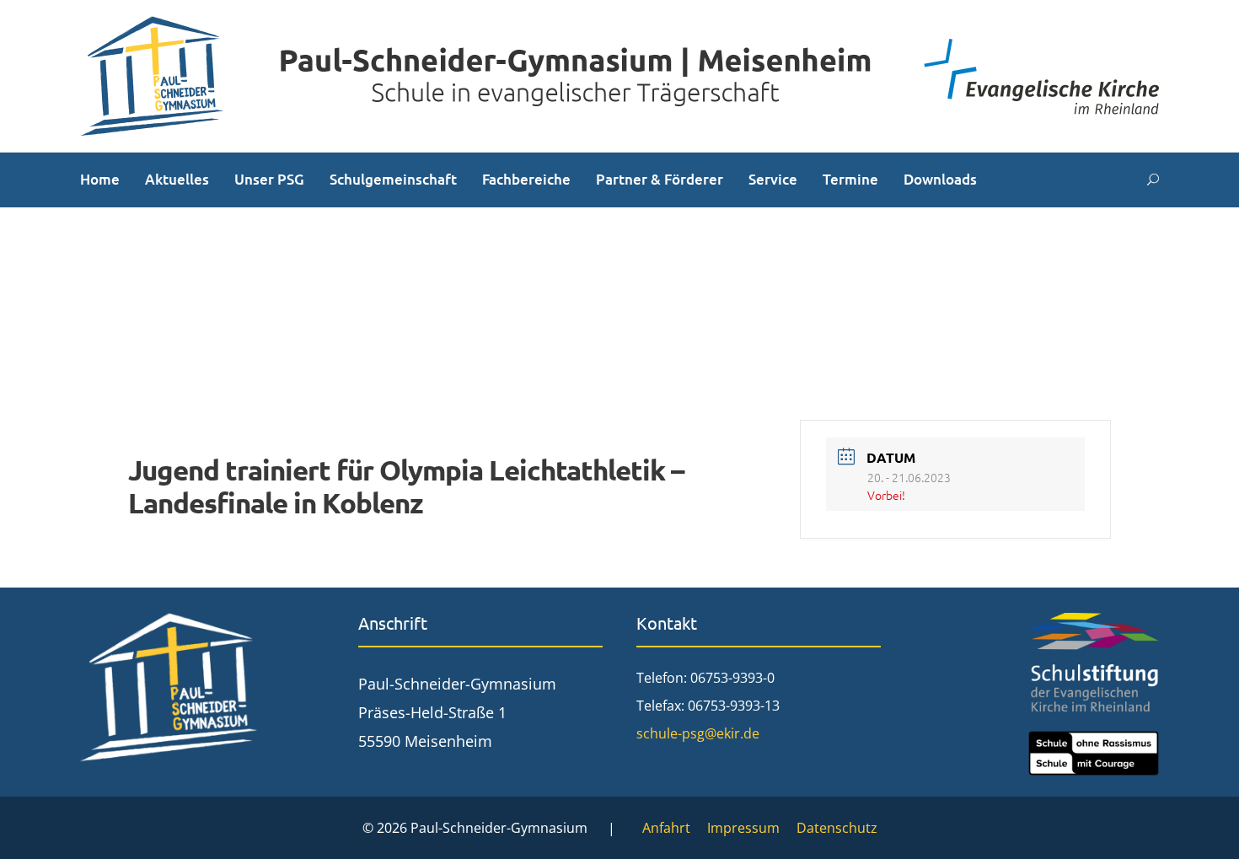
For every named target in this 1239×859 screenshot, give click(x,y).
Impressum (743, 828)
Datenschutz (836, 828)
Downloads (940, 179)
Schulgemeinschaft (393, 179)
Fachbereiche (526, 179)
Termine (850, 179)
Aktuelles (177, 179)
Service (772, 179)
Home (100, 179)
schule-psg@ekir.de (697, 733)
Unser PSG (269, 179)
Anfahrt (666, 828)
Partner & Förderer (659, 179)
